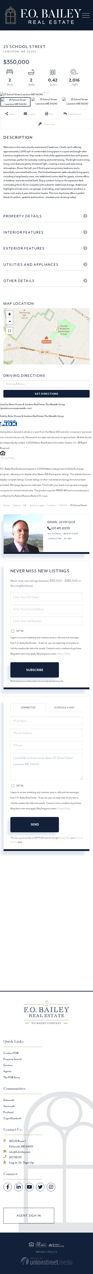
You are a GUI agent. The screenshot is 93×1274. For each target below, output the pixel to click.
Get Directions (46, 393)
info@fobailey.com (20, 1151)
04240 (63, 505)
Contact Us (28, 707)
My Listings (54, 533)
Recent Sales (71, 533)
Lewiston (51, 505)
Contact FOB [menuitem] (11, 1053)
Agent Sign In (28, 1215)
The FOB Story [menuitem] (11, 1077)
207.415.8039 (60, 528)
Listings (16, 505)
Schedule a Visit (64, 707)
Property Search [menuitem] (12, 1059)
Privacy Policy (8, 458)
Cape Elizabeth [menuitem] (12, 1118)
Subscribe (34, 670)
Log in (13, 1162)
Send (35, 824)
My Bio (68, 538)
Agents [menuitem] (7, 1071)
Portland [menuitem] (8, 1112)
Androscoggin (37, 505)
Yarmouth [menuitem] (9, 1106)
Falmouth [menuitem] (8, 1100)
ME (25, 505)
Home (6, 505)
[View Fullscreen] (9, 331)
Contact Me (54, 538)
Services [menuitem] (8, 1065)
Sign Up (28, 1162)
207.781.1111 (15, 1157)
